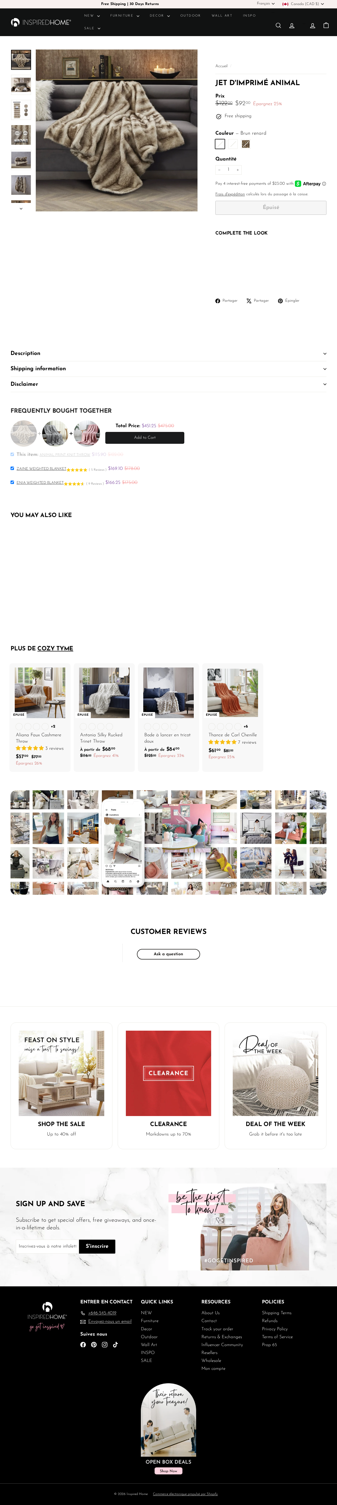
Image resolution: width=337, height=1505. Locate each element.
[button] (30, 748)
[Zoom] (116, 130)
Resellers (209, 1353)
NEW (90, 15)
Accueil (222, 66)
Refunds (269, 1321)
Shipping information (38, 369)
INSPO (249, 15)
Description (25, 353)
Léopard (245, 144)
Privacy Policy (275, 1329)
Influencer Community (222, 1345)
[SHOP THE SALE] (61, 1073)
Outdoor (190, 15)
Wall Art (222, 15)
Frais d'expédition (230, 194)
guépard (232, 144)
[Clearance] (168, 1073)
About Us (210, 1313)
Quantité (226, 159)
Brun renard (220, 144)
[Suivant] (21, 207)
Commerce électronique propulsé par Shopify (185, 1494)
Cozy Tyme (55, 649)
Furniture (122, 15)
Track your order (217, 1329)
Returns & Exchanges (221, 1337)
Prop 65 (269, 1345)
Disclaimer (24, 384)
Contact (209, 1321)
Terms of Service (277, 1337)
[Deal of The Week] (275, 1073)
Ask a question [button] (168, 954)
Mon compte (213, 1368)
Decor (158, 15)
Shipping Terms (276, 1313)
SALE (90, 28)
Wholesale (211, 1360)
